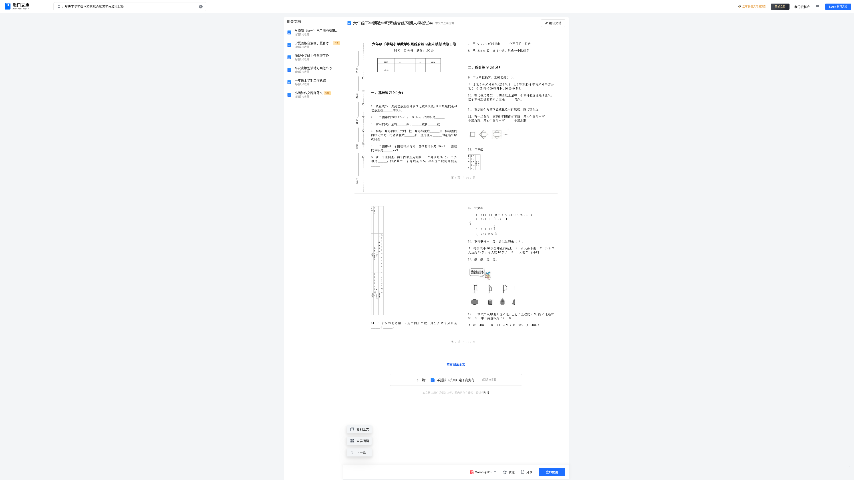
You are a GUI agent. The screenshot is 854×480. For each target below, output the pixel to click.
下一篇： (465, 380)
